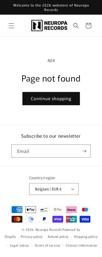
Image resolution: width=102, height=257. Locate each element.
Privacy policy (31, 236)
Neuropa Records (48, 229)
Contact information (81, 245)
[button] (11, 25)
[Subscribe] (84, 151)
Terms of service (47, 245)
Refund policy (58, 236)
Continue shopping (51, 98)
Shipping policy (86, 236)
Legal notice (19, 245)
